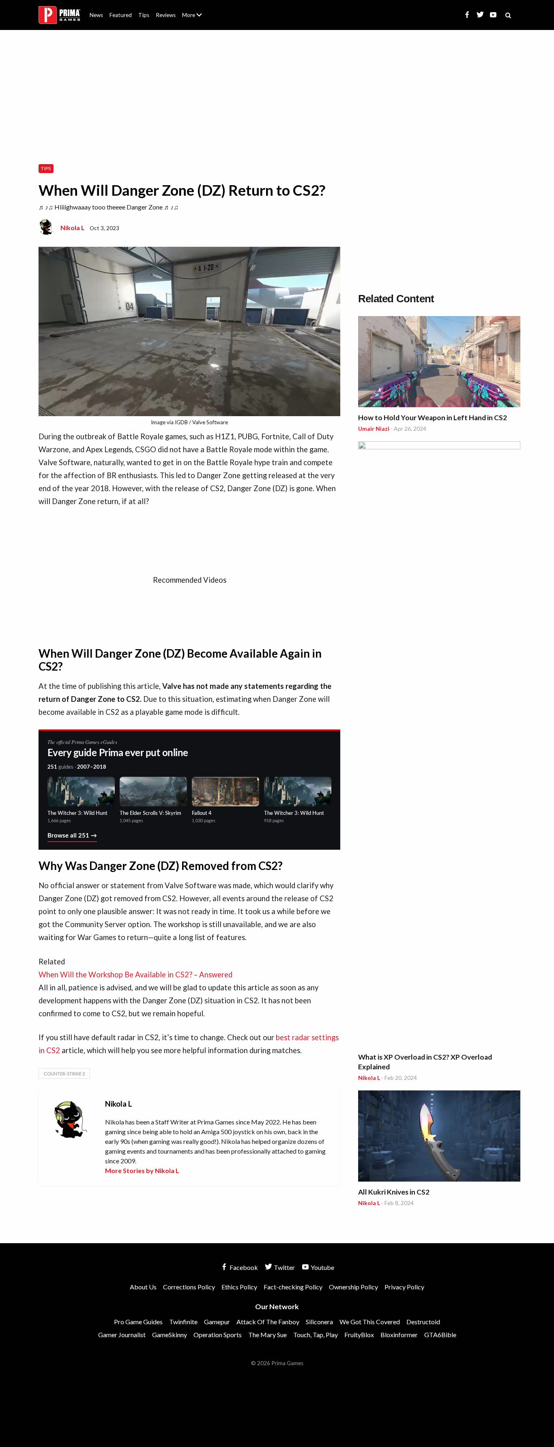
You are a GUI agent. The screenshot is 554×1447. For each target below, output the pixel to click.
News (96, 15)
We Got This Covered (369, 1321)
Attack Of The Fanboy (267, 1321)
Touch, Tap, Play (315, 1334)
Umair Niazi (373, 428)
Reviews (166, 15)
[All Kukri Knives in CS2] (439, 1137)
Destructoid (423, 1321)
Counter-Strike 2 (64, 1073)
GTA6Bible (440, 1334)
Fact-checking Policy (293, 1287)
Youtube (321, 1267)
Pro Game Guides (138, 1321)
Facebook (243, 1267)
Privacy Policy (404, 1287)
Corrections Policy (189, 1287)
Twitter (284, 1267)
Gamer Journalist (122, 1334)
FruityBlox (359, 1334)
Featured (121, 15)
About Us (193, 10)
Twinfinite (183, 1321)
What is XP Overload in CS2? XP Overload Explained (425, 1062)
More (196, 18)
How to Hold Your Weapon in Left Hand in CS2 (432, 417)
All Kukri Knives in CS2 (393, 1192)
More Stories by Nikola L (142, 1170)
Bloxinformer (399, 1334)
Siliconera (319, 1321)
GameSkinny (169, 1334)
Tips (143, 15)
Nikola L (72, 227)
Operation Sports (217, 1334)
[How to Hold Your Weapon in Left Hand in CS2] (439, 363)
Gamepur (217, 1321)
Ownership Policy (353, 1287)
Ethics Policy (239, 1287)
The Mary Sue (267, 1334)
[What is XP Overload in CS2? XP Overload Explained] (439, 745)
